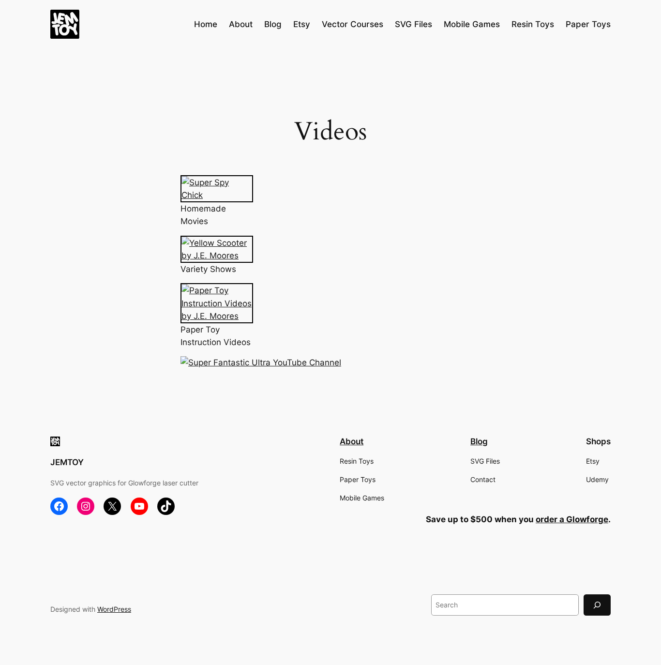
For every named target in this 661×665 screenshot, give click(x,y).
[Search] (597, 604)
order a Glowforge (572, 519)
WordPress (114, 609)
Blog (479, 441)
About (351, 441)
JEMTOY (67, 462)
